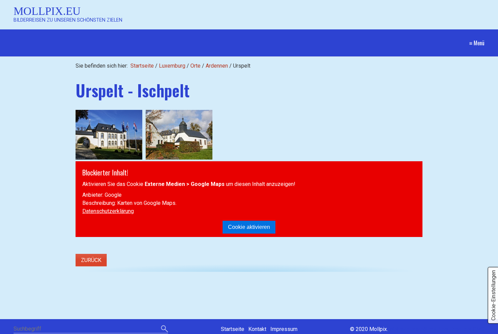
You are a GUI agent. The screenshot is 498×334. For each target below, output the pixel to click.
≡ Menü (476, 43)
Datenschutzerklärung (108, 211)
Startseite (142, 66)
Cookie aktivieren (249, 227)
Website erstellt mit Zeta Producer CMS (436, 329)
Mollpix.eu (47, 11)
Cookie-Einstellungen (493, 295)
